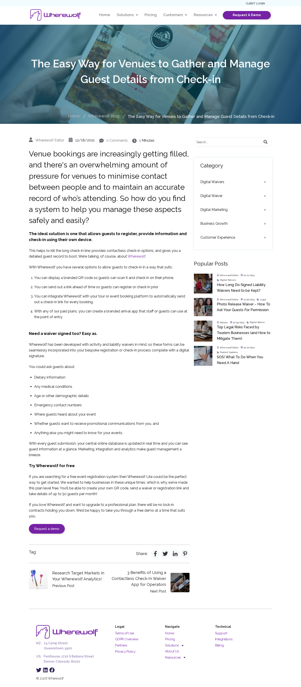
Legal (263, 299)
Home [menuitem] (169, 633)
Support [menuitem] (221, 633)
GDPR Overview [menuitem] (126, 639)
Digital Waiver (211, 196)
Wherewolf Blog (103, 116)
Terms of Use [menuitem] (124, 633)
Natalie (224, 322)
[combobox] (233, 142)
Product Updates (229, 352)
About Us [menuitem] (172, 651)
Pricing (151, 15)
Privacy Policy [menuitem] (125, 652)
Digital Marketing (214, 210)
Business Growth (214, 223)
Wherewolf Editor (49, 140)
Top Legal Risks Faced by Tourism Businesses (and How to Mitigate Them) (243, 333)
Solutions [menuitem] (172, 645)
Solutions (125, 15)
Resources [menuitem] (173, 657)
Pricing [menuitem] (170, 639)
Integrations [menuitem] (223, 639)
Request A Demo (247, 15)
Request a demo (46, 529)
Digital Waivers (212, 182)
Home (104, 15)
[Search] (265, 142)
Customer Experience (217, 237)
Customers (173, 15)
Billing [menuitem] (219, 645)
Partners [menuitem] (121, 645)
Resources (203, 15)
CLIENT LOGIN (255, 3)
